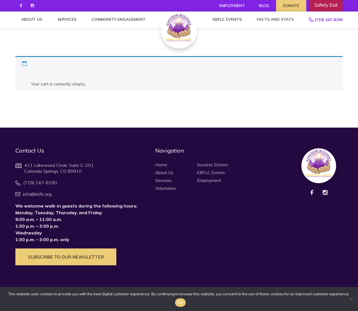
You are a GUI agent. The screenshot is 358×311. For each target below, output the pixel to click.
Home (161, 164)
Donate (291, 5)
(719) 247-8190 (329, 19)
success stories (212, 164)
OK (180, 302)
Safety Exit (326, 5)
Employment (232, 5)
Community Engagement (118, 19)
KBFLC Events (227, 19)
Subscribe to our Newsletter (66, 257)
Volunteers (165, 188)
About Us (31, 19)
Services (66, 19)
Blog (264, 5)
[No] (351, 299)
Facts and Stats (275, 19)
